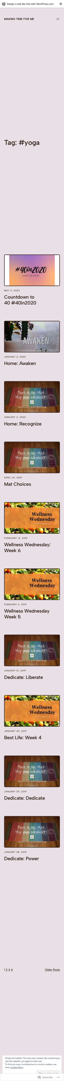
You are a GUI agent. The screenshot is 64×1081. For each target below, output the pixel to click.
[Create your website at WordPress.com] (32, 4)
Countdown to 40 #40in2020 (20, 300)
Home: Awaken (20, 363)
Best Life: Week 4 (22, 737)
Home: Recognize (22, 424)
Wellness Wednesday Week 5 (26, 614)
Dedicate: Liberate (23, 677)
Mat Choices (17, 484)
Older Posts (52, 969)
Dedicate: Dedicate (24, 798)
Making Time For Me (19, 19)
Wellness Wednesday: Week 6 (27, 547)
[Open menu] (58, 19)
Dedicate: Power (21, 858)
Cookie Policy (16, 1067)
